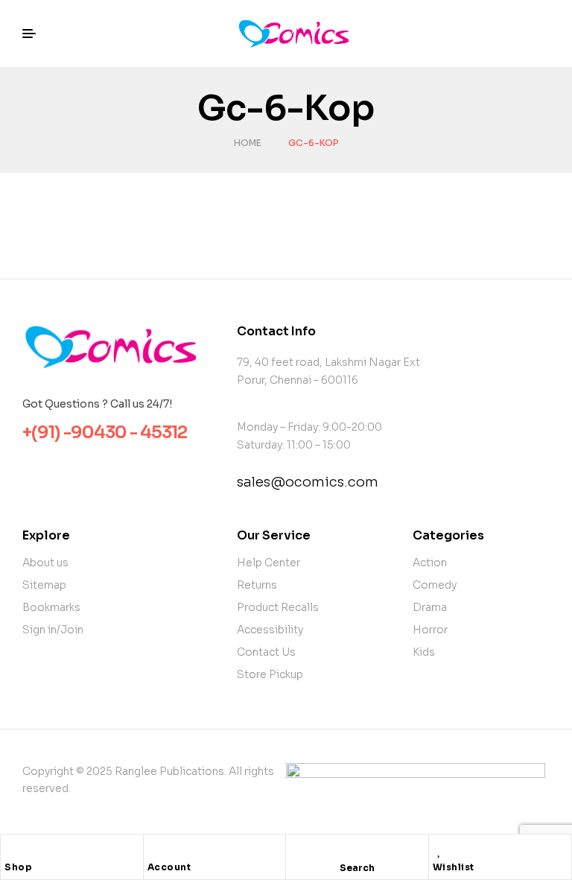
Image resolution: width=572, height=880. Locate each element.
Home (247, 142)
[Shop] (11, 849)
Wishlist (453, 867)
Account (169, 867)
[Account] (154, 849)
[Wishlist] (440, 849)
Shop (18, 867)
